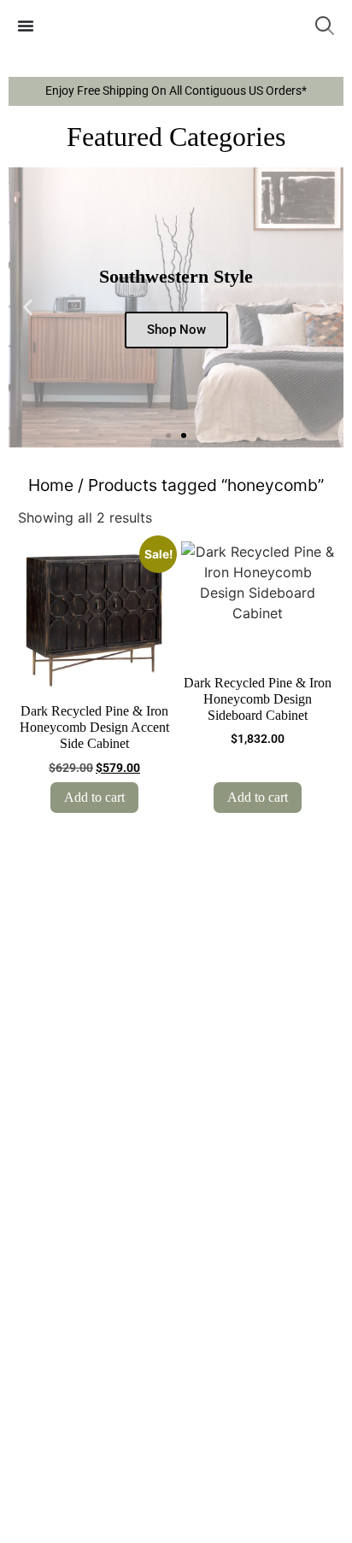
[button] (27, 308)
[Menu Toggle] (25, 25)
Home (50, 485)
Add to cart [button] (94, 797)
